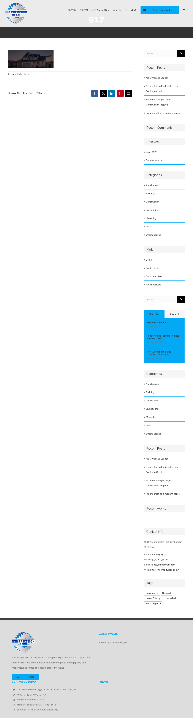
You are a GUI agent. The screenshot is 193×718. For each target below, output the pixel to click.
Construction (152, 201)
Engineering (152, 210)
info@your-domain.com (163, 564)
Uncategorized (153, 235)
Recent (174, 314)
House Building (153, 598)
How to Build (171, 598)
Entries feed (152, 268)
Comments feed (154, 276)
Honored (166, 593)
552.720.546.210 (160, 559)
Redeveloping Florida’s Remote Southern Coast (163, 337)
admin (13, 74)
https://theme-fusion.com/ (164, 569)
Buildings (150, 193)
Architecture (152, 185)
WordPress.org (153, 284)
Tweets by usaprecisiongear (113, 642)
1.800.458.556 (159, 554)
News (149, 226)
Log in (149, 259)
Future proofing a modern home (163, 113)
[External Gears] (145, 519)
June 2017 (151, 152)
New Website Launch (157, 78)
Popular (154, 314)
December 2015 (154, 160)
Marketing (151, 218)
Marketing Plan (153, 603)
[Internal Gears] (144, 519)
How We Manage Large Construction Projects (159, 353)
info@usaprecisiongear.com (30, 699)
